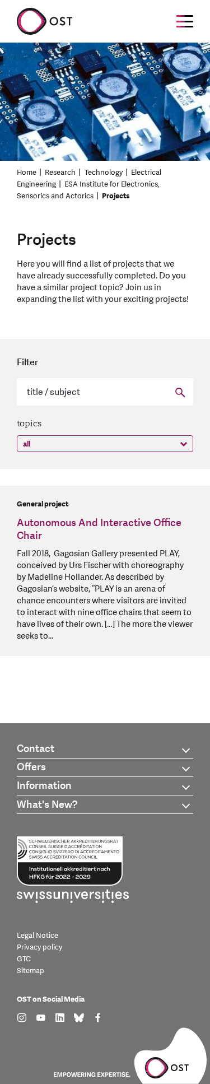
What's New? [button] (47, 805)
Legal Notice (37, 936)
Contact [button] (35, 749)
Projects (116, 196)
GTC (24, 959)
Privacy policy (39, 947)
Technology (104, 173)
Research (60, 173)
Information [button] (44, 786)
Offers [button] (31, 767)
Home (26, 173)
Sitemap (30, 971)
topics (29, 423)
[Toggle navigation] (184, 21)
